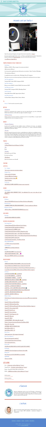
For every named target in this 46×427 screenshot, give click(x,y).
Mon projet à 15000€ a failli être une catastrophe (14, 255)
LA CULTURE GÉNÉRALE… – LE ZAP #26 (13, 275)
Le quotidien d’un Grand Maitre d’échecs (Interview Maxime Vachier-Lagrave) (20, 269)
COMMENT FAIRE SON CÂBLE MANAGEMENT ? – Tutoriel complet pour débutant (21, 205)
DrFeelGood (7, 157)
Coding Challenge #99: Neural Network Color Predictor (15, 225)
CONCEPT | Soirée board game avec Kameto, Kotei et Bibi (16, 350)
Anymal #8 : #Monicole (9, 316)
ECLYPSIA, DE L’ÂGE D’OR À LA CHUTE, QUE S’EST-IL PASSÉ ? (17, 346)
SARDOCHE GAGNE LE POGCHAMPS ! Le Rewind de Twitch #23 (17, 263)
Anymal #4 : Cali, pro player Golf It (11, 308)
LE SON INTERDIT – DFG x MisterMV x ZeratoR (14, 320)
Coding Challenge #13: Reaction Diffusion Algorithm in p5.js (16, 231)
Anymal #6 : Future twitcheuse (10, 312)
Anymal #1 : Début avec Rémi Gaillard (12, 302)
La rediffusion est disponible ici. (11, 59)
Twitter (23, 420)
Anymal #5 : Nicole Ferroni (10, 310)
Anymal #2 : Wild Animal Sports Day (12, 304)
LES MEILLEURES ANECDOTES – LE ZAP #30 (14, 281)
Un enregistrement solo (9, 379)
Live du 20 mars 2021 (9, 376)
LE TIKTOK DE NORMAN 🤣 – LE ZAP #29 (13, 273)
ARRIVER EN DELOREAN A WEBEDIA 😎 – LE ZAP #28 (15, 279)
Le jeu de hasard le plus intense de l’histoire (13, 340)
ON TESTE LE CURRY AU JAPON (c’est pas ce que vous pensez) (17, 184)
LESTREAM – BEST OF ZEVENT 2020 (12, 326)
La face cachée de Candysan (10, 174)
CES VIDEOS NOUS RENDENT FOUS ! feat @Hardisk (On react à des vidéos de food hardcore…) (23, 193)
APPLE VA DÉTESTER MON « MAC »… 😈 (13, 253)
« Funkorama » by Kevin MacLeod (13, 365)
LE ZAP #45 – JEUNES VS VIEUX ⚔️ (12, 294)
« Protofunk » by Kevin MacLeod (17, 367)
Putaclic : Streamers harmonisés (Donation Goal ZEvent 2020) (17, 322)
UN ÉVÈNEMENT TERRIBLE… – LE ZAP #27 (13, 277)
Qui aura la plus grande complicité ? (12, 338)
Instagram (19, 420)
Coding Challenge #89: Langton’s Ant (12, 237)
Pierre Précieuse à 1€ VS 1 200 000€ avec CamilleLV (15, 354)
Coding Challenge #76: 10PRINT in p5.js (12, 229)
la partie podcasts (16, 57)
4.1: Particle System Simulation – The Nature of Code (15, 239)
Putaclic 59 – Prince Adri (9, 324)
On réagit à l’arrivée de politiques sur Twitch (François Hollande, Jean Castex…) (20, 267)
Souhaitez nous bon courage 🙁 (11, 178)
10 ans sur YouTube (8, 358)
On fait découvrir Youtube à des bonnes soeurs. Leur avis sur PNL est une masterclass (21, 298)
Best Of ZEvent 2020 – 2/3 (10, 330)
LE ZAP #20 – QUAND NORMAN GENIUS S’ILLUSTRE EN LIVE (17, 289)
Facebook (14, 420)
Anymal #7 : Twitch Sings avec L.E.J (11, 314)
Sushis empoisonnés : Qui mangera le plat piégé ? (14, 334)
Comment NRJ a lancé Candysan (11, 176)
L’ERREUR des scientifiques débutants (12, 247)
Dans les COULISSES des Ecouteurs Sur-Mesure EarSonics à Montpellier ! (19, 201)
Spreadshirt (32, 420)
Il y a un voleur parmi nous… (10, 342)
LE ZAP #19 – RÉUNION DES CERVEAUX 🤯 (13, 291)
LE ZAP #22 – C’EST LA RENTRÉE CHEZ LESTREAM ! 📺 (16, 287)
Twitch (33, 54)
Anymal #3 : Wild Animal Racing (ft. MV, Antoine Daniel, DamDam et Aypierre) (20, 306)
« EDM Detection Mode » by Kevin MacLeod (16, 371)
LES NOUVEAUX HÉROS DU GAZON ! (12, 217)
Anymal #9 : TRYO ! (8, 318)
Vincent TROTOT (24, 425)
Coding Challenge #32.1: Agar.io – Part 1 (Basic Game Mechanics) (17, 233)
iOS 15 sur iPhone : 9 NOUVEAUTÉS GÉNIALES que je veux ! (16, 209)
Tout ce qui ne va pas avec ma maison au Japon (13, 170)
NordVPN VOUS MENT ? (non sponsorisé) (13, 251)
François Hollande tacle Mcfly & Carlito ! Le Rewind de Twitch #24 (17, 265)
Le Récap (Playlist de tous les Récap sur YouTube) (14, 145)
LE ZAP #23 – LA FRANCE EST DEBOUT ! (13, 285)
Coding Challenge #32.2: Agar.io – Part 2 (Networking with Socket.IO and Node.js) (21, 235)
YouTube (27, 420)
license (22, 365)
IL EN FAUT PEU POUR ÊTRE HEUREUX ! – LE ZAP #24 (15, 283)
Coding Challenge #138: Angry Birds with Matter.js (14, 227)
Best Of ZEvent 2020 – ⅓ (9, 328)
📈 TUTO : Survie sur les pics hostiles (12, 243)
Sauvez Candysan (8, 180)
